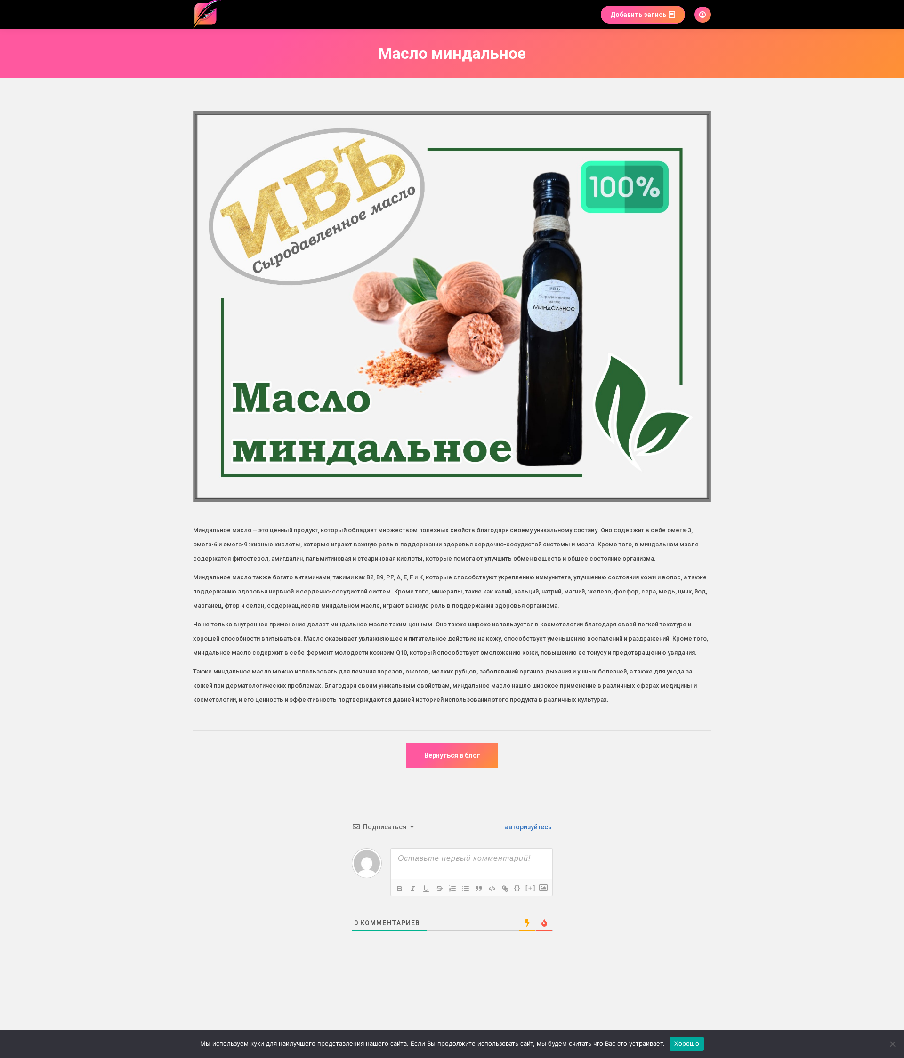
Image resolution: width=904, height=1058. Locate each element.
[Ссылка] (505, 888)
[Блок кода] (492, 888)
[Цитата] (478, 888)
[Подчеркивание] (426, 888)
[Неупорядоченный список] (465, 888)
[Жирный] (399, 888)
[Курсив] (413, 888)
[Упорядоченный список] (452, 888)
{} (517, 887)
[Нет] (892, 1044)
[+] (530, 887)
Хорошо (686, 1043)
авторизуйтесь (527, 827)
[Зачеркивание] (439, 888)
